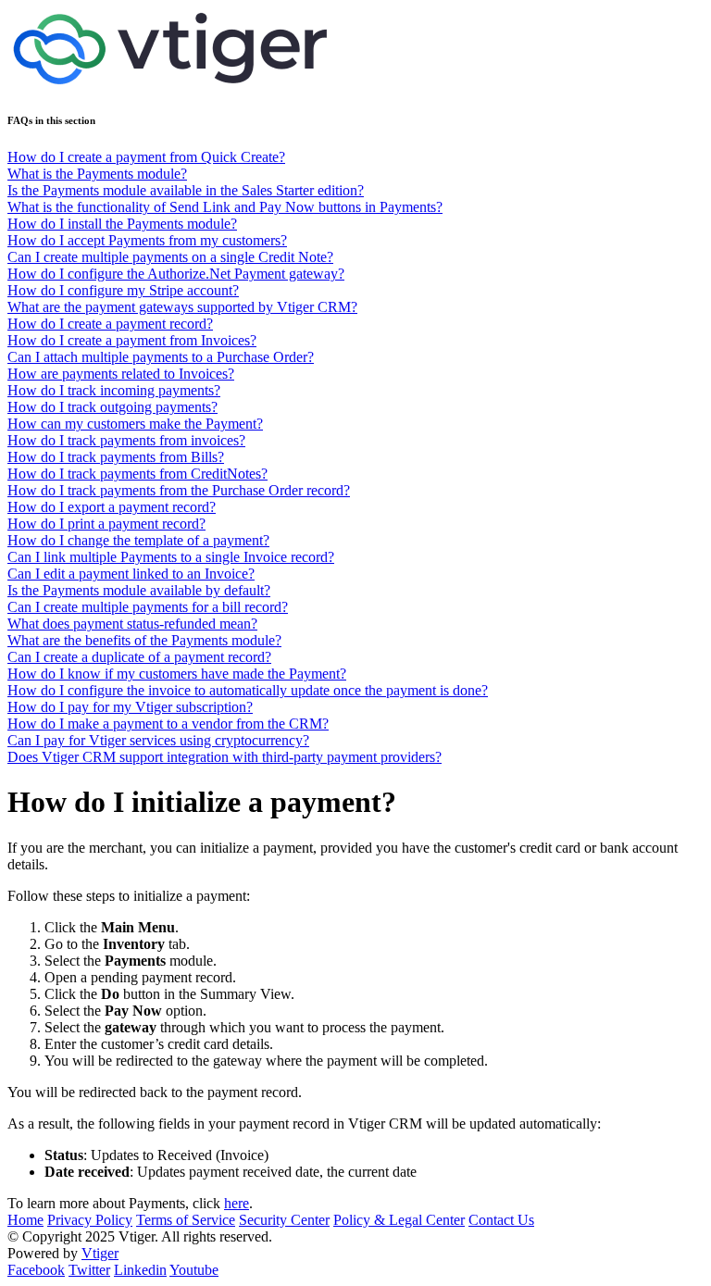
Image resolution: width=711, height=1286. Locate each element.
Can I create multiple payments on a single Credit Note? (170, 257)
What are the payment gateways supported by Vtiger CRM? (182, 307)
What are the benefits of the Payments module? (144, 640)
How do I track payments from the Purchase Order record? (178, 490)
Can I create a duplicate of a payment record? (139, 657)
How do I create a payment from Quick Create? (146, 157)
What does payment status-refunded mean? (132, 623)
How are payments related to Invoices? (120, 373)
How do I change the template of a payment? (138, 540)
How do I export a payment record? (111, 507)
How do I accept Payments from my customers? (147, 240)
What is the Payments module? (97, 173)
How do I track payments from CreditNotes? (137, 473)
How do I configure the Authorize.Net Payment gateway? (175, 273)
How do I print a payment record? (106, 523)
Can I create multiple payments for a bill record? (147, 607)
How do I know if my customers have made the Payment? (176, 673)
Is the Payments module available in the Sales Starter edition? (185, 190)
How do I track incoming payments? (113, 390)
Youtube (193, 1270)
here (236, 1203)
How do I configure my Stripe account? (123, 290)
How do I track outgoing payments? (112, 407)
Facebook (36, 1270)
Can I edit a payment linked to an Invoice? (131, 573)
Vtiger (99, 1253)
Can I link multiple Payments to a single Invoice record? (170, 557)
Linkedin (140, 1270)
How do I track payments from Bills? (115, 457)
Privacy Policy (89, 1220)
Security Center (284, 1220)
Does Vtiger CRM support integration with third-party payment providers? (224, 757)
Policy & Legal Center (399, 1220)
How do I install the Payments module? (122, 223)
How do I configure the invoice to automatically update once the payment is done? (247, 690)
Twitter (89, 1270)
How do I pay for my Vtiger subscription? (130, 707)
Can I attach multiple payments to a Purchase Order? (160, 357)
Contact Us (501, 1220)
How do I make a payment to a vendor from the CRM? (168, 723)
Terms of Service (185, 1220)
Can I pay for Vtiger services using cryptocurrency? (158, 740)
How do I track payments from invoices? (126, 440)
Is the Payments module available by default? (138, 590)
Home (25, 1220)
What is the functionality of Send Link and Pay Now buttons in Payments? (225, 207)
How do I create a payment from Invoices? (131, 340)
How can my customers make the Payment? (135, 423)
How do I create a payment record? (110, 323)
